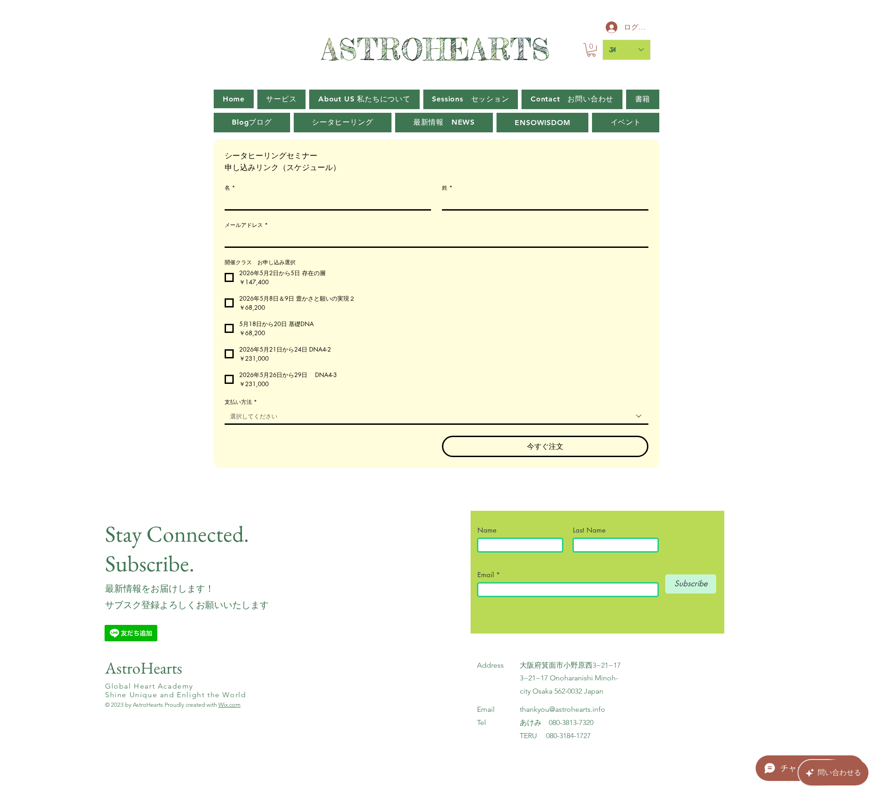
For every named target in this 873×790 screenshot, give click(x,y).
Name (490, 530)
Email (486, 574)
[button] (591, 49)
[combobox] (436, 417)
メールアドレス (246, 224)
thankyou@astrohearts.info (562, 709)
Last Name (589, 530)
